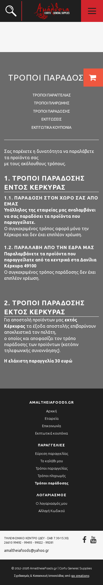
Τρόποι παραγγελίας (51, 95)
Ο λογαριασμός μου (51, 503)
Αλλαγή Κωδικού (51, 511)
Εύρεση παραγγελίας (51, 453)
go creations (80, 575)
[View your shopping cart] (93, 78)
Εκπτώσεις (51, 119)
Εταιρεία (52, 418)
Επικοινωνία (51, 426)
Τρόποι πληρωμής (51, 103)
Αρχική (51, 411)
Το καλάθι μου (51, 461)
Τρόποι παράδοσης (51, 111)
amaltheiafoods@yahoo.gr (26, 550)
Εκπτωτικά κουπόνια (51, 127)
